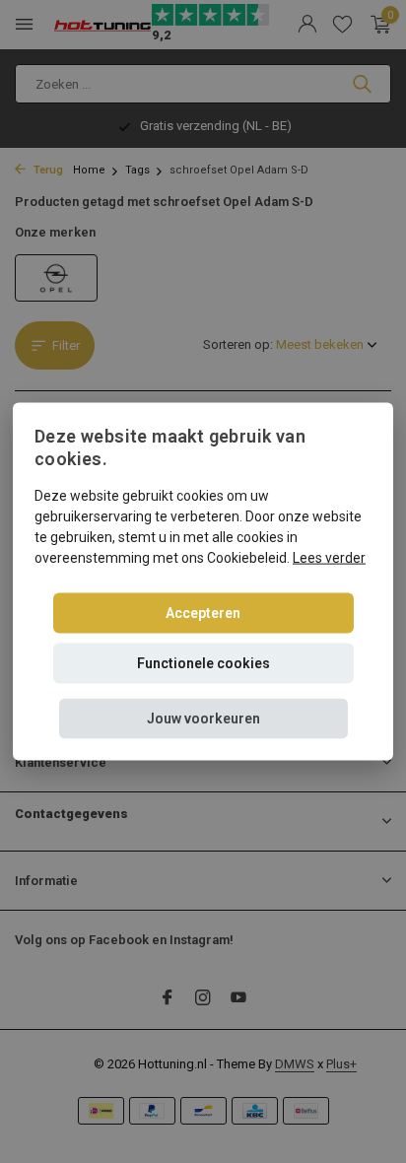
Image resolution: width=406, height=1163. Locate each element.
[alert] (203, 581)
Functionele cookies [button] (203, 662)
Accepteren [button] (203, 612)
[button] (203, 718)
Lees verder (329, 557)
